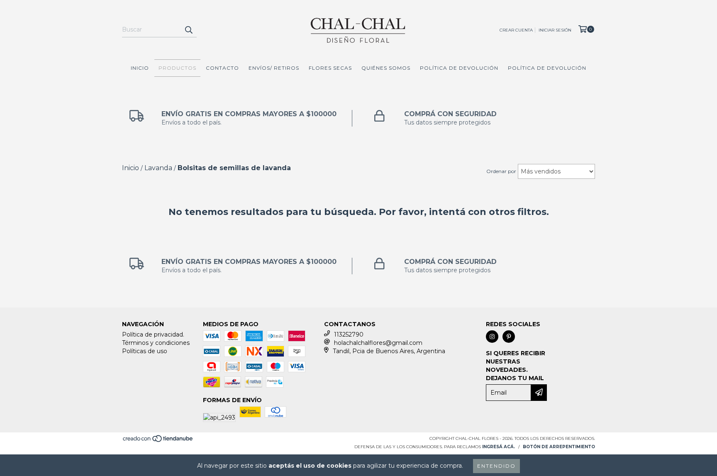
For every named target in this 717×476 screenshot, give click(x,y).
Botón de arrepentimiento (559, 446)
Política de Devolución (459, 68)
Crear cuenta (516, 30)
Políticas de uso (144, 351)
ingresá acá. (498, 446)
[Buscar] (188, 29)
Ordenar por (501, 171)
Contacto (222, 68)
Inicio (140, 68)
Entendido (496, 466)
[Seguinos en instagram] (492, 336)
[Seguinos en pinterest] (508, 336)
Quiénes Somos (385, 68)
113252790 (348, 334)
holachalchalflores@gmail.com (378, 343)
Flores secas (330, 68)
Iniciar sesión (555, 30)
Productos (177, 68)
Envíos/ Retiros (274, 68)
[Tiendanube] (158, 441)
